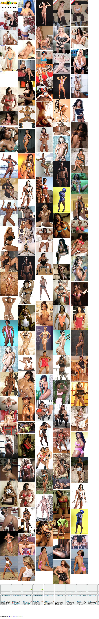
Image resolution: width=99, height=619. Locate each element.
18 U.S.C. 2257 (12, 616)
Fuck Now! (13, 10)
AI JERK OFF (8, 10)
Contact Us (21, 616)
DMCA (16, 616)
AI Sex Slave (2, 10)
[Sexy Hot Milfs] (8, 4)
